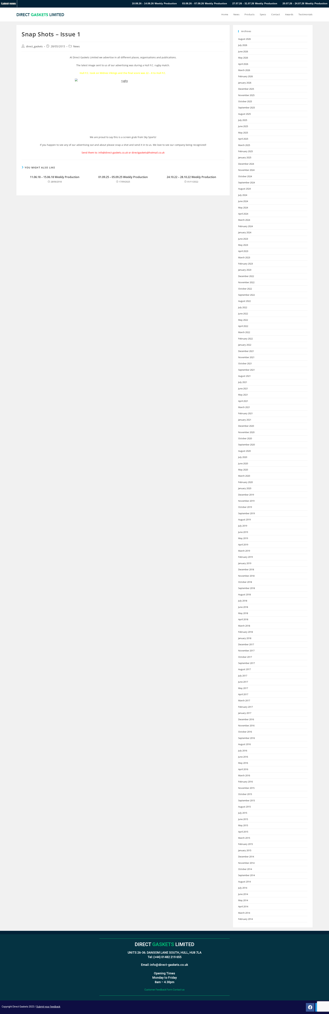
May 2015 (243, 825)
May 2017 (243, 688)
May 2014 (243, 900)
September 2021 (246, 369)
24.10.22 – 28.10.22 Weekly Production (191, 177)
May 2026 (243, 57)
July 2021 (242, 382)
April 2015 (243, 831)
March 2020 (244, 475)
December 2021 (246, 351)
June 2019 (243, 532)
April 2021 (243, 401)
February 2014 (245, 919)
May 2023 (243, 244)
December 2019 (246, 494)
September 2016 (246, 738)
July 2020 (242, 457)
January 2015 (244, 850)
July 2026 (242, 45)
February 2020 (245, 482)
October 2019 (245, 507)
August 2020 (244, 450)
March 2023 (244, 257)
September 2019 (246, 513)
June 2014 (243, 894)
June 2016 (243, 756)
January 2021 (244, 419)
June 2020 (243, 463)
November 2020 (246, 432)
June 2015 (243, 819)
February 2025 (245, 151)
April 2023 (243, 251)
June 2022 (243, 313)
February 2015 (245, 844)
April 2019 (243, 544)
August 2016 (244, 744)
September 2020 (246, 444)
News (76, 46)
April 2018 (243, 619)
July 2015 (242, 812)
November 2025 (246, 95)
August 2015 (244, 806)
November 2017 (246, 650)
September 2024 (246, 182)
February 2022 (245, 338)
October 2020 (245, 438)
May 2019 (243, 538)
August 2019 (244, 519)
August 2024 (244, 188)
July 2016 (242, 750)
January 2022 (244, 344)
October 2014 (245, 869)
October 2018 (245, 581)
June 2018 (243, 607)
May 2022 (243, 319)
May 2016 (243, 762)
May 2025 (243, 132)
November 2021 (246, 357)
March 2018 (244, 625)
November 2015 (246, 787)
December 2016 (246, 719)
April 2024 (243, 213)
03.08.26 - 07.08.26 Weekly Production (167, 3)
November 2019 (246, 500)
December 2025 (246, 88)
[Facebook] (310, 1007)
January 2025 (244, 157)
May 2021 (243, 394)
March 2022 (244, 332)
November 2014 (246, 862)
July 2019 (242, 525)
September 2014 (246, 875)
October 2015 (245, 794)
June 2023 (243, 238)
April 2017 (243, 694)
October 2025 (245, 101)
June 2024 (243, 201)
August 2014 (244, 881)
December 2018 (246, 569)
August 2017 (244, 669)
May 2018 (243, 613)
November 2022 (246, 282)
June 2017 (243, 681)
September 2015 (246, 800)
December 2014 (246, 856)
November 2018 (246, 575)
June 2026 (243, 51)
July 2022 (242, 307)
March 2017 (244, 700)
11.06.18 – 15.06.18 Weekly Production (54, 177)
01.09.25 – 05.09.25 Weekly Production (123, 177)
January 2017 (244, 713)
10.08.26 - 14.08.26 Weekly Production (117, 3)
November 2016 (246, 725)
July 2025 (242, 120)
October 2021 (245, 363)
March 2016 (244, 775)
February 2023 (245, 263)
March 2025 (244, 145)
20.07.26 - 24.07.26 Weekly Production (267, 3)
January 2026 (244, 82)
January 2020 (244, 488)
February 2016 (245, 781)
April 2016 (243, 769)
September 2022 (246, 294)
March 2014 (244, 912)
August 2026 (244, 38)
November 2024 (246, 170)
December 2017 (246, 644)
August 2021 (244, 376)
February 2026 (245, 76)
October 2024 (245, 176)
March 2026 (244, 70)
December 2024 (246, 163)
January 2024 (244, 232)
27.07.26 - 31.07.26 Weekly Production (217, 3)
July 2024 (242, 195)
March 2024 (244, 219)
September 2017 (246, 663)
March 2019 (244, 550)
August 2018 (244, 594)
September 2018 (246, 588)
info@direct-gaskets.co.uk (169, 964)
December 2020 (246, 425)
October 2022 (245, 288)
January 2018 (244, 638)
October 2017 (245, 656)
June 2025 (243, 126)
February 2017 (245, 706)
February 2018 (245, 631)
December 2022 (246, 276)
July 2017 (242, 675)
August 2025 (244, 113)
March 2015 (244, 837)
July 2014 (242, 887)
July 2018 (242, 600)
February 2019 (245, 556)
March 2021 (244, 407)
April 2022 (243, 326)
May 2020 (243, 469)
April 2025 (243, 138)
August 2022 (244, 301)
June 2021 (243, 388)
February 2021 (245, 413)
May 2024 (243, 207)
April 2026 (243, 64)
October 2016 (245, 731)
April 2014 (243, 906)
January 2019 (244, 563)
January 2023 (244, 269)
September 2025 (246, 107)
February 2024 (245, 226)
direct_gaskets (34, 46)
